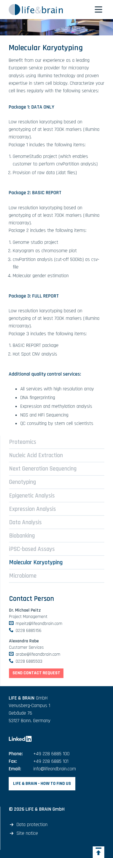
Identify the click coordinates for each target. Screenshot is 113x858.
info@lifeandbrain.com (54, 769)
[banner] (45, 9)
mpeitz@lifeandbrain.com (39, 623)
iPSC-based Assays (32, 549)
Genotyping (22, 482)
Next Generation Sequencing (42, 469)
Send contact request (36, 673)
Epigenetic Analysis (32, 496)
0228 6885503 (29, 661)
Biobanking (22, 536)
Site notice (27, 833)
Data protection (32, 824)
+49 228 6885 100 (51, 754)
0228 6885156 (28, 630)
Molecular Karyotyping (36, 562)
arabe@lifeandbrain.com (38, 654)
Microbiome (23, 576)
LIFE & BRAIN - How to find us (42, 783)
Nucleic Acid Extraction (36, 455)
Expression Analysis (32, 509)
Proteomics (22, 442)
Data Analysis (25, 522)
